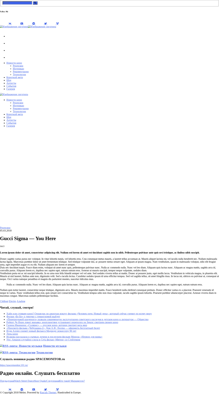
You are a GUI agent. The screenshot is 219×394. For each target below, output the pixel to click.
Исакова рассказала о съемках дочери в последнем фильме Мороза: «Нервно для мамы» (54, 336)
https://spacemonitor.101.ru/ (14, 365)
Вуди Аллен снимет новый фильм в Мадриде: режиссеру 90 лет (41, 331)
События (11, 86)
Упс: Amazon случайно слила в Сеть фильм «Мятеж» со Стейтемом (43, 339)
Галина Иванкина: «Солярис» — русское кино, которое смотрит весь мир (46, 325)
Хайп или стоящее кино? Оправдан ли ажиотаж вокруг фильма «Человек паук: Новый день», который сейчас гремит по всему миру (79, 313)
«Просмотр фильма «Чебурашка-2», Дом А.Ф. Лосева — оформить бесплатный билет (53, 328)
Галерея (10, 89)
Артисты (11, 83)
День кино (12, 333)
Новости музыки (55, 346)
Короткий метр (14, 77)
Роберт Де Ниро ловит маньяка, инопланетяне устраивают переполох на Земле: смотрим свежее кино (62, 322)
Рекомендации (21, 71)
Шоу (8, 80)
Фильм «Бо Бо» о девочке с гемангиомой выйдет (33, 316)
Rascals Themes (48, 392)
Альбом (21, 301)
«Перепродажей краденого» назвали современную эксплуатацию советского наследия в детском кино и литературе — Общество (77, 319)
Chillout (4, 301)
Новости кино (14, 63)
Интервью (18, 68)
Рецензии (18, 65)
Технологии (19, 74)
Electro (12, 301)
